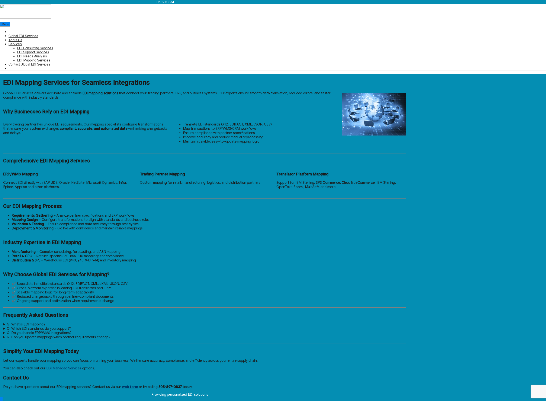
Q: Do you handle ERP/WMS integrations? (39, 333)
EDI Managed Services (63, 368)
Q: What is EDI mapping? (26, 324)
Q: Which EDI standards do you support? (39, 329)
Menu (5, 24)
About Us (15, 40)
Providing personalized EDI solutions (179, 394)
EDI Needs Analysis (32, 56)
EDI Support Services (33, 52)
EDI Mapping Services (33, 60)
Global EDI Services (23, 36)
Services (15, 44)
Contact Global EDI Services (29, 64)
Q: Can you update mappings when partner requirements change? (58, 337)
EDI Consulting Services (35, 48)
